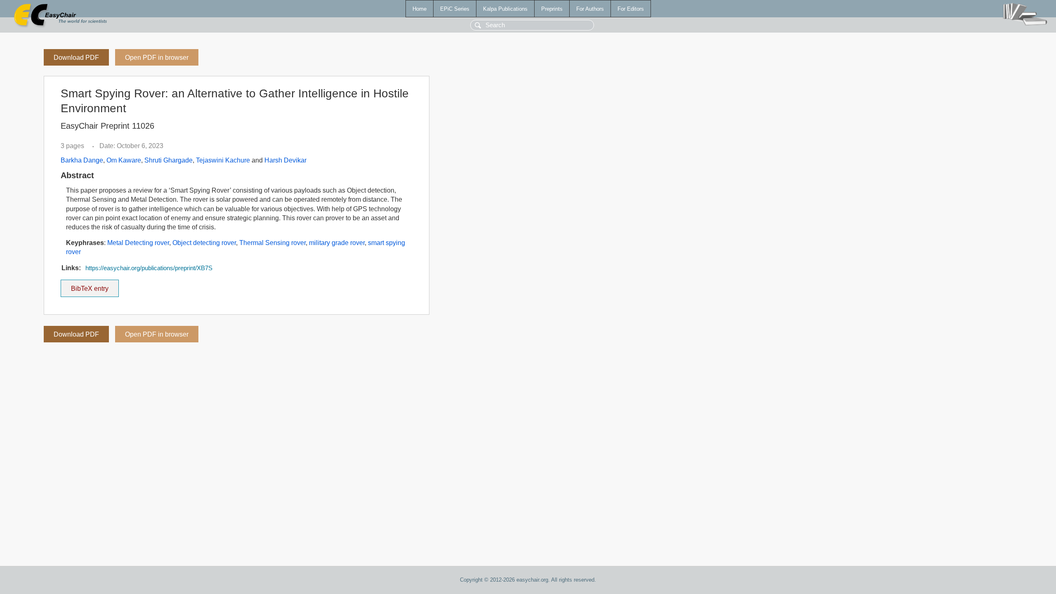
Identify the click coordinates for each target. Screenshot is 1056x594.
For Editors (631, 9)
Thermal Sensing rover (272, 242)
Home (419, 9)
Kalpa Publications (505, 9)
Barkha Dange (82, 160)
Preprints (552, 9)
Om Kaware (123, 160)
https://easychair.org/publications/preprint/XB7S (148, 268)
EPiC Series (454, 9)
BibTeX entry (95, 286)
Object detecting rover (204, 242)
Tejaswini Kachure (223, 160)
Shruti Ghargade (168, 160)
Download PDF (76, 57)
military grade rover (337, 242)
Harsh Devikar (285, 160)
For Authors (590, 9)
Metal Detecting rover (138, 242)
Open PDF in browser (157, 57)
